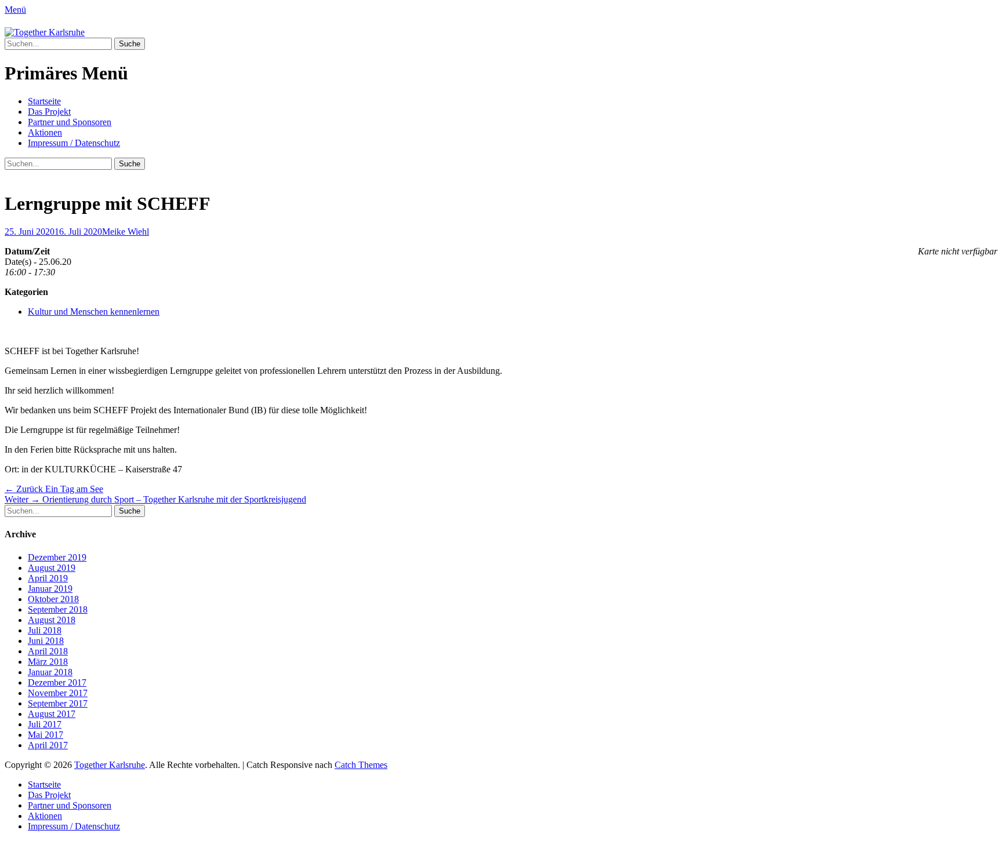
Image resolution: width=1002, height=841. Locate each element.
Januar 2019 (50, 589)
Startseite (44, 101)
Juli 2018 (44, 630)
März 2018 (48, 662)
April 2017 (48, 745)
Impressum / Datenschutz (74, 143)
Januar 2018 (50, 672)
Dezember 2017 (57, 682)
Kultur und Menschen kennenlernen (93, 311)
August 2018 (51, 620)
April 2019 (48, 578)
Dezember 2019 (57, 557)
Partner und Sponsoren (69, 122)
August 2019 (51, 568)
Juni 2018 (46, 641)
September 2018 (58, 609)
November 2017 (58, 693)
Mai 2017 (45, 735)
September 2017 (58, 703)
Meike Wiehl (125, 231)
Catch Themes (361, 765)
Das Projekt (49, 111)
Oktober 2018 (53, 599)
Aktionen (45, 132)
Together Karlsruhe (109, 765)
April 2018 (48, 651)
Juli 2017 (44, 724)
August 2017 (51, 714)
